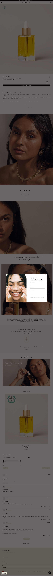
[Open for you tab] (49, 572)
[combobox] (29, 291)
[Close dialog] (45, 274)
